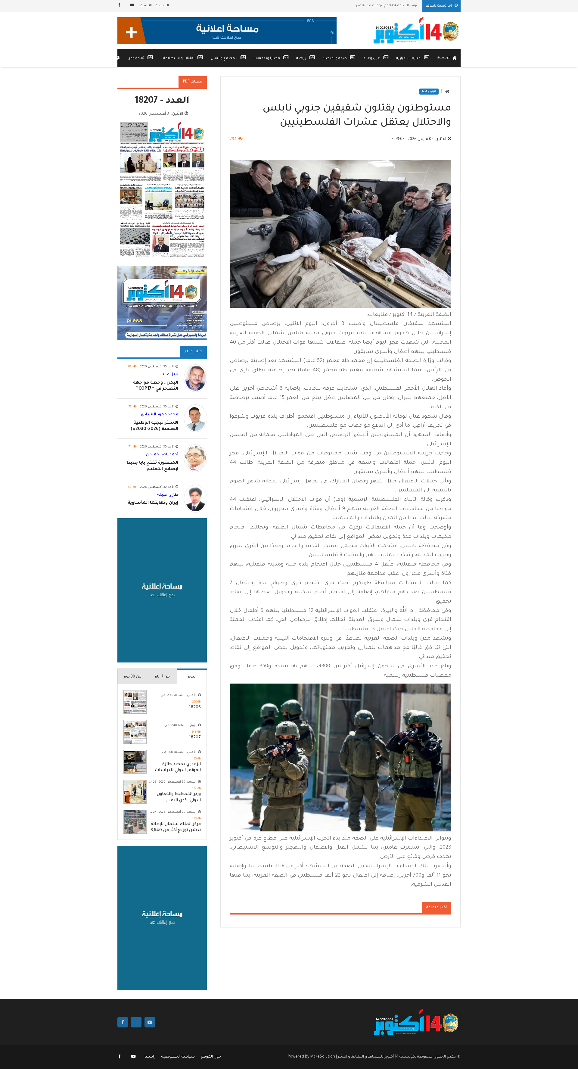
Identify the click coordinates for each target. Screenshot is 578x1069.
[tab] (192, 676)
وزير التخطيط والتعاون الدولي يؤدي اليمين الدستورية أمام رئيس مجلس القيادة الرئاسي (179, 798)
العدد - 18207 (162, 101)
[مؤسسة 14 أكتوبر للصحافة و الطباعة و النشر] (417, 31)
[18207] (135, 731)
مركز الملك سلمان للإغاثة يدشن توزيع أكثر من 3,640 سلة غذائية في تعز (176, 828)
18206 (195, 707)
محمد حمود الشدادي (159, 415)
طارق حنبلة (167, 495)
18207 (195, 737)
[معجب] (119, 6)
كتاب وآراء (193, 352)
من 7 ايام (162, 677)
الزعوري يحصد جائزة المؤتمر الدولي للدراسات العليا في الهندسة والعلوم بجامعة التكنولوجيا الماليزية (178, 768)
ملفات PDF (192, 82)
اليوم (192, 677)
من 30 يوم (132, 677)
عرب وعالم (428, 91)
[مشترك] (132, 6)
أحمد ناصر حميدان (162, 455)
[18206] (135, 702)
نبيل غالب (169, 374)
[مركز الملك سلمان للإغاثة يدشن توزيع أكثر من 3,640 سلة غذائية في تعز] (135, 822)
